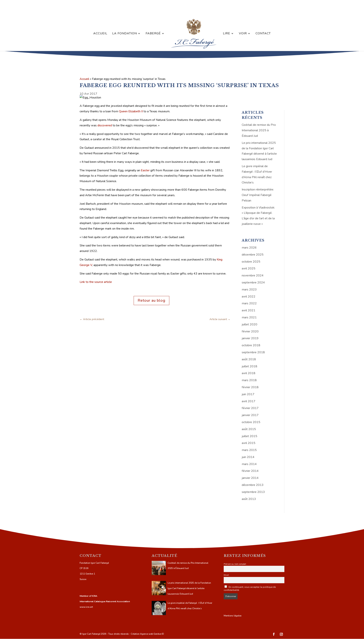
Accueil (100, 33)
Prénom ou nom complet (235, 564)
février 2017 (250, 408)
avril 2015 (248, 443)
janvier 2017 (250, 415)
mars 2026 (249, 248)
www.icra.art (86, 606)
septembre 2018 (253, 352)
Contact (263, 33)
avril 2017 (248, 401)
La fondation (124, 33)
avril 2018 (248, 373)
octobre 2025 (251, 262)
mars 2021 (249, 317)
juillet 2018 (249, 366)
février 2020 (250, 331)
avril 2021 (248, 310)
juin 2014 (248, 457)
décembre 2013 (253, 485)
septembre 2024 (253, 282)
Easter (145, 170)
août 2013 (249, 499)
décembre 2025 (253, 255)
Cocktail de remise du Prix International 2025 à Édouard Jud (259, 130)
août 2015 (249, 429)
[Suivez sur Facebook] (274, 634)
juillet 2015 (249, 436)
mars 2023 (249, 289)
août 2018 (249, 359)
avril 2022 (248, 296)
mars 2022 (249, 303)
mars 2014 (249, 464)
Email (226, 575)
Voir (243, 33)
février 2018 (250, 387)
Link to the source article (96, 282)
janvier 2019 (250, 338)
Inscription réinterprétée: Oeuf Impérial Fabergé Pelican (258, 195)
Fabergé (153, 33)
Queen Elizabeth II (131, 111)
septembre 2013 (253, 492)
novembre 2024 (253, 275)
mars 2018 (249, 380)
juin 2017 (248, 394)
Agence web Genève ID (152, 633)
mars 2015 (249, 450)
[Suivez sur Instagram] (281, 634)
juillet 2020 (249, 324)
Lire (226, 33)
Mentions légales (233, 615)
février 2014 (250, 471)
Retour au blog (151, 300)
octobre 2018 (251, 345)
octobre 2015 (251, 422)
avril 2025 (248, 268)
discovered (104, 125)
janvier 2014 (250, 478)
